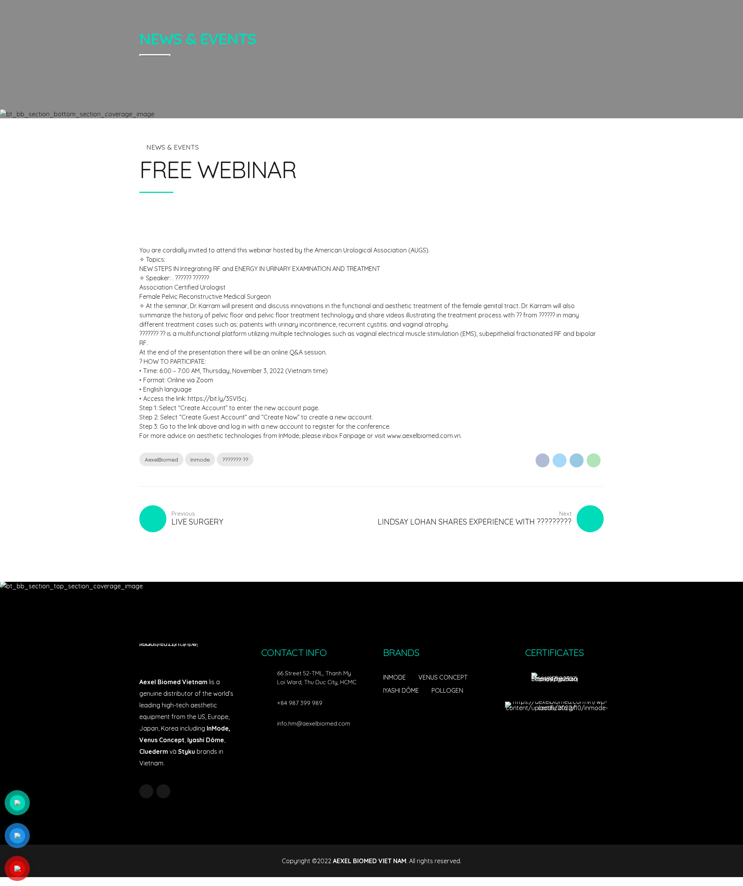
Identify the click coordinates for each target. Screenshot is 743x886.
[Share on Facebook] (543, 460)
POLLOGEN (447, 690)
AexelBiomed (161, 459)
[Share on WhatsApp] (594, 460)
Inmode (200, 459)
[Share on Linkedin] (577, 460)
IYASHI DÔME (401, 690)
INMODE (394, 677)
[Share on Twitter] (560, 460)
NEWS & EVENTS (172, 147)
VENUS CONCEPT (442, 677)
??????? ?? (235, 459)
